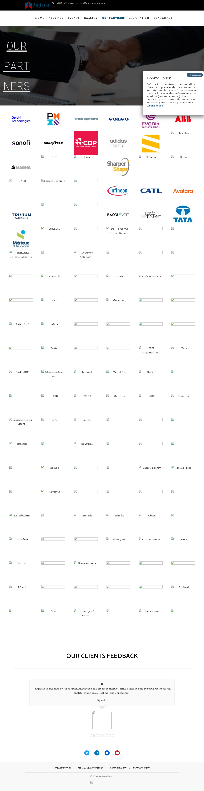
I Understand (195, 75)
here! (117, 347)
